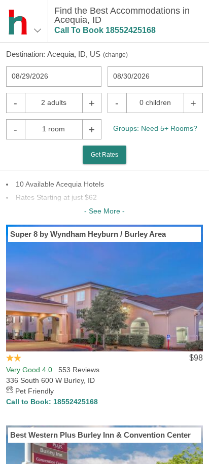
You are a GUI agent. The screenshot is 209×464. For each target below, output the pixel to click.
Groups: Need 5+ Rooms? (155, 128)
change (115, 54)
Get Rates (104, 154)
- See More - (104, 211)
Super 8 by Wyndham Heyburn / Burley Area (88, 234)
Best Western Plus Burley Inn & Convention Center (100, 435)
